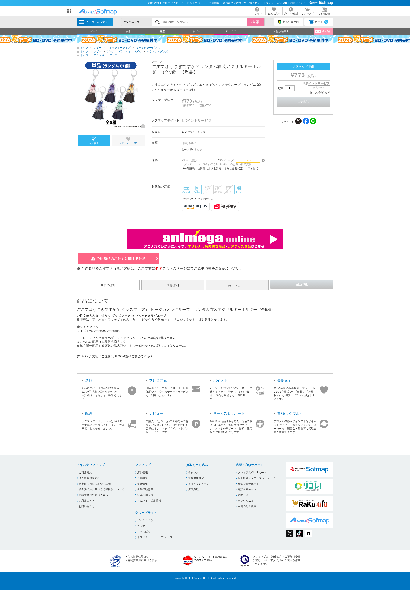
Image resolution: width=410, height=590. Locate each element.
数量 (281, 88)
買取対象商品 (196, 478)
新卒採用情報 (145, 495)
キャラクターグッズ (119, 47)
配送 (88, 413)
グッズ (113, 55)
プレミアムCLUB (276, 2)
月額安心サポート (248, 483)
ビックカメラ (145, 520)
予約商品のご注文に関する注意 (121, 258)
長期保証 (284, 380)
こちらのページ (174, 268)
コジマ (141, 526)
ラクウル (193, 472)
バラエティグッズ (157, 51)
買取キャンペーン (198, 483)
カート (321, 21)
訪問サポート (246, 495)
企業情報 (142, 483)
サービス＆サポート (193, 2)
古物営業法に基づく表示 (93, 495)
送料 (88, 380)
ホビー (196, 31)
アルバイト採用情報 (149, 500)
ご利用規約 (85, 472)
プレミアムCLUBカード (252, 472)
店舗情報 (214, 2)
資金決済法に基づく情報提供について (101, 489)
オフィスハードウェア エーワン (156, 537)
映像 (128, 31)
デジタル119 (245, 500)
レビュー (156, 413)
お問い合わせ (298, 2)
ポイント (220, 380)
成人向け (324, 31)
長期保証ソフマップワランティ (256, 478)
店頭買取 (193, 489)
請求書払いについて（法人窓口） (243, 2)
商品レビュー (237, 285)
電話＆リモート (247, 489)
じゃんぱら (143, 531)
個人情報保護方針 (89, 478)
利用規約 (153, 2)
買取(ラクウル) (289, 413)
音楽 (162, 31)
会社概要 (142, 478)
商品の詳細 (108, 285)
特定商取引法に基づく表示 (95, 483)
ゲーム (94, 31)
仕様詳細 (173, 285)
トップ (84, 47)
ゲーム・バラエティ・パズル (124, 51)
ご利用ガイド (170, 2)
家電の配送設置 (247, 506)
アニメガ (230, 31)
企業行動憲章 (145, 489)
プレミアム (158, 380)
